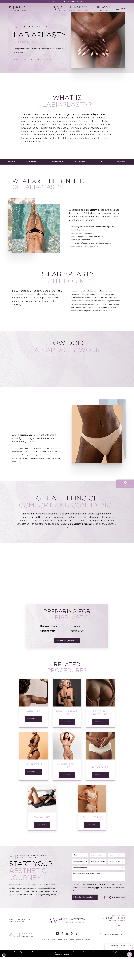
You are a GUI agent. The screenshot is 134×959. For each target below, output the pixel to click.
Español (101, 10)
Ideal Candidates (32, 162)
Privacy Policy (79, 939)
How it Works (56, 162)
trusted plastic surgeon (24, 294)
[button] (4, 955)
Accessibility (88, 939)
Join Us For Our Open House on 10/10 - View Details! (67, 1)
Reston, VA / (15, 10)
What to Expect (80, 162)
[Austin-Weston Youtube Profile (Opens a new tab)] (16, 7)
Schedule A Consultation (83, 897)
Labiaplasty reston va (40, 59)
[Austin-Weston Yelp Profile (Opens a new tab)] (20, 7)
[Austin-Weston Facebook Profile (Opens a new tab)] (13, 7)
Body (24, 59)
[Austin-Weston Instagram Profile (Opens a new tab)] (10, 7)
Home (16, 59)
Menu (122, 9)
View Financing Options (65, 641)
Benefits (10, 162)
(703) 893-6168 (28, 10)
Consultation (103, 7)
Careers (121, 925)
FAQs (101, 162)
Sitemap (71, 939)
